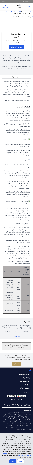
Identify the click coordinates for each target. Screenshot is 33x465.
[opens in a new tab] (21, 396)
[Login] (5, 5)
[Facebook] (21, 400)
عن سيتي (27, 392)
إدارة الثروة (26, 378)
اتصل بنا (27, 385)
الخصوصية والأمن (25, 388)
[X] (15, 400)
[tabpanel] (16, 198)
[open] (29, 6)
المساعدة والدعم (25, 381)
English (3, 1)
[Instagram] (18, 400)
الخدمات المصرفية (24, 374)
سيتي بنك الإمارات (27, 1)
